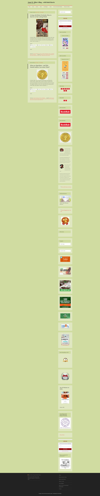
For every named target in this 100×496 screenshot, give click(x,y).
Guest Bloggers (61, 483)
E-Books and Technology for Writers (37, 53)
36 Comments (41, 62)
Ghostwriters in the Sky (36, 55)
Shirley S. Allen (61, 481)
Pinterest (45, 55)
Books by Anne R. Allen (63, 477)
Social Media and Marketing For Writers (46, 53)
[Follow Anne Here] (65, 112)
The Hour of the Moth (65, 35)
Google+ (40, 55)
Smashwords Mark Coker (40, 99)
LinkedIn (43, 55)
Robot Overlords (48, 55)
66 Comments (42, 12)
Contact (60, 488)
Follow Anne (62, 231)
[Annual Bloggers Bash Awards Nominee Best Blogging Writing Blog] (65, 423)
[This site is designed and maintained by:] (65, 463)
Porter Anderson (35, 99)
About (60, 475)
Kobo (32, 99)
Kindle (31, 99)
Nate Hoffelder (59, 493)
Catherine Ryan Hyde (47, 54)
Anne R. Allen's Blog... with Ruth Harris (41, 2)
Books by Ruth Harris (62, 479)
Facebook (32, 55)
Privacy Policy (62, 434)
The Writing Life (34, 54)
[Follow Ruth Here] (65, 125)
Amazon (44, 54)
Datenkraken (51, 54)
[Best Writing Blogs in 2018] (65, 359)
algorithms (42, 54)
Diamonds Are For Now (65, 59)
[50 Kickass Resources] (65, 201)
